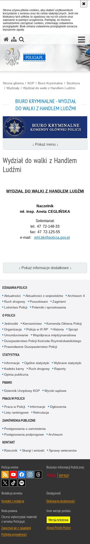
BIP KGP (64, 475)
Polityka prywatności (14, 534)
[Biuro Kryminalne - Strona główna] (45, 137)
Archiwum (55, 434)
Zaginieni (59, 301)
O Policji (8, 315)
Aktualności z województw (44, 296)
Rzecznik (10, 450)
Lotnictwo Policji (15, 307)
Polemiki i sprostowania (49, 307)
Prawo (7, 382)
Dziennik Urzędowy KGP (22, 391)
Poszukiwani (39, 301)
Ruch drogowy (14, 301)
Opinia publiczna (16, 374)
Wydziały (12, 88)
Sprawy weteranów (63, 450)
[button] (81, 40)
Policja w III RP (37, 329)
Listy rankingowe (16, 412)
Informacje (12, 363)
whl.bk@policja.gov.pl (52, 237)
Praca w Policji (13, 398)
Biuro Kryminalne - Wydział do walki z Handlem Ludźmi (45, 104)
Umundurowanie (16, 335)
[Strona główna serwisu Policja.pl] (6, 39)
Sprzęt (73, 329)
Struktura (73, 83)
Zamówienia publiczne (19, 420)
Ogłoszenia (58, 407)
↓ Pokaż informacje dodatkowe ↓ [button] (45, 268)
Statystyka (10, 354)
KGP (30, 83)
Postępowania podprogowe (24, 434)
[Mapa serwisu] (14, 39)
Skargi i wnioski (33, 450)
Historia (58, 329)
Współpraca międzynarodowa (54, 335)
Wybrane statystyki (67, 363)
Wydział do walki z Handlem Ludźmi (49, 88)
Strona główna (13, 83)
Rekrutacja (41, 412)
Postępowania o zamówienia (25, 429)
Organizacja (13, 329)
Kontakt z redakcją (12, 501)
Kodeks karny (14, 369)
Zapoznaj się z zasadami (16, 527)
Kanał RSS (5, 474)
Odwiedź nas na (13, 474)
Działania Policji (14, 287)
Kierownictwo (32, 323)
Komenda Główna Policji (64, 323)
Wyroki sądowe (55, 391)
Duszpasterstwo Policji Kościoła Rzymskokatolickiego (42, 341)
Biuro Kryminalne (50, 83)
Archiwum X (76, 296)
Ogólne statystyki (36, 363)
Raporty (60, 369)
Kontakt (8, 442)
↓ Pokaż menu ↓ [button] (45, 144)
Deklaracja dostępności (60, 501)
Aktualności (12, 296)
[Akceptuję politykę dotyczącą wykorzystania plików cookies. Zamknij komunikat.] (83, 3)
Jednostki (11, 323)
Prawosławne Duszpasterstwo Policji (30, 347)
